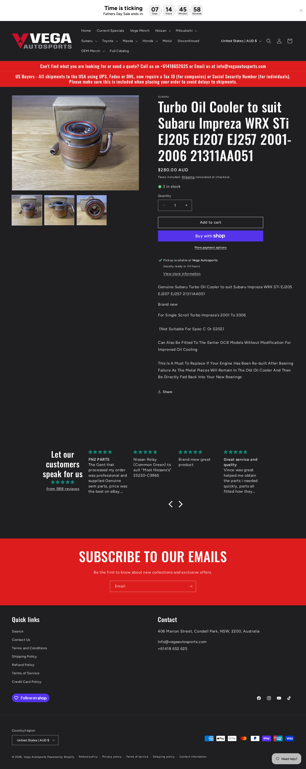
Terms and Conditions (29, 648)
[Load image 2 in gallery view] (59, 210)
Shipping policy (164, 756)
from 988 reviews (62, 489)
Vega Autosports (35, 757)
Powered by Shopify (60, 757)
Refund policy (88, 756)
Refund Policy (23, 665)
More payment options (211, 247)
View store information (182, 274)
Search (18, 631)
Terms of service (137, 756)
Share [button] (167, 392)
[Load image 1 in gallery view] (27, 210)
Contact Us (21, 640)
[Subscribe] (190, 586)
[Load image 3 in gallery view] (92, 210)
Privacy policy (112, 756)
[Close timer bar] (301, 10)
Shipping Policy (24, 656)
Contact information (193, 756)
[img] (62, 482)
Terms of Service (26, 673)
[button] (163, 31)
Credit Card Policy (27, 682)
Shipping (188, 177)
